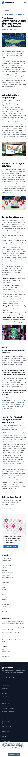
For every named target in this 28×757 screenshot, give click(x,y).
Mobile (3, 580)
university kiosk (5, 614)
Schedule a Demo (7, 508)
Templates (4, 599)
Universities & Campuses (8, 708)
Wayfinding (4, 606)
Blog (3, 723)
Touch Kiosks (5, 601)
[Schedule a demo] (14, 532)
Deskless (4, 563)
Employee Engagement (7, 572)
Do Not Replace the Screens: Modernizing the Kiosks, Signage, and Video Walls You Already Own (13, 623)
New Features (5, 582)
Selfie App (4, 693)
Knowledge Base (6, 656)
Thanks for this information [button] (14, 754)
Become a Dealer (6, 718)
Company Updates (6, 558)
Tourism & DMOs (6, 703)
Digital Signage (5, 568)
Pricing (3, 649)
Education (4, 570)
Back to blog (5, 10)
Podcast (4, 587)
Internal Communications (8, 577)
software (23, 437)
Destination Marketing (7, 565)
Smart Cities (5, 706)
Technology (5, 597)
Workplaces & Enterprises (8, 711)
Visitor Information (6, 604)
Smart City (4, 594)
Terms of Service (6, 731)
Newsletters (5, 584)
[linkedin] (3, 677)
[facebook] (10, 677)
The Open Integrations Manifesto (10, 637)
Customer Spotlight (6, 560)
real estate (4, 611)
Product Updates (6, 592)
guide (3, 609)
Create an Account (6, 654)
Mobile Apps (5, 688)
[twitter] (6, 677)
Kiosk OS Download (6, 721)
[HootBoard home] (8, 2)
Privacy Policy (5, 729)
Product (4, 589)
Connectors (4, 690)
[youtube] (13, 677)
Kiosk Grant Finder (6, 726)
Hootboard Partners (6, 575)
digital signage (18, 76)
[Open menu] (25, 2)
